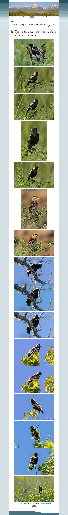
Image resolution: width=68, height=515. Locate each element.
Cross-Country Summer (17, 16)
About (40, 16)
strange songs (43, 26)
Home (11, 16)
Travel (24, 16)
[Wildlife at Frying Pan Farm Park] (34, 507)
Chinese (28, 16)
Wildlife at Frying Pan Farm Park (46, 503)
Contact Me (45, 16)
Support (36, 16)
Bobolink (14, 24)
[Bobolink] (34, 65)
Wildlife (32, 16)
